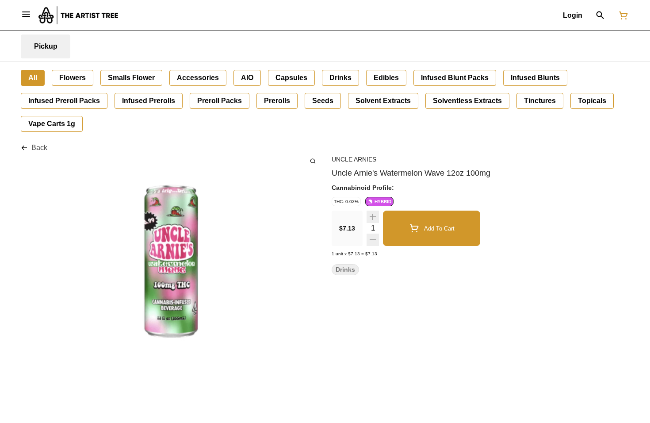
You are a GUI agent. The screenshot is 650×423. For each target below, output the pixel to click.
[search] (312, 160)
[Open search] (600, 15)
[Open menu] (26, 14)
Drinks (345, 269)
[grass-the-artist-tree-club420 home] (78, 15)
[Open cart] (621, 15)
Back (39, 147)
